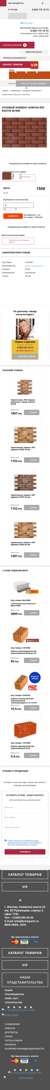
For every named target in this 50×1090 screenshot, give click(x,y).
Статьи (8, 1036)
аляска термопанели (34, 265)
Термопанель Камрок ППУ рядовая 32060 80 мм (23, 543)
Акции (9, 990)
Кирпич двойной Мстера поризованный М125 (22, 747)
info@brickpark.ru (26, 921)
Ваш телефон (10, 817)
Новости (10, 1028)
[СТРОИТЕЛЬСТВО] (29, 94)
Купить (33, 412)
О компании (12, 1024)
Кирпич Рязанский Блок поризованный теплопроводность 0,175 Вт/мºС (24, 702)
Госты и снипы (13, 1040)
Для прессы (11, 1032)
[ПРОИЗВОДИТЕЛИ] (29, 79)
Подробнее (25, 392)
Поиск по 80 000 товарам (33, 83)
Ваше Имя (9, 807)
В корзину (13, 216)
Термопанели (16, 91)
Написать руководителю (14, 58)
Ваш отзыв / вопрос (12, 827)
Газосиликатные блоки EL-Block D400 (23, 605)
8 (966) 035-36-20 (25, 347)
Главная (5, 91)
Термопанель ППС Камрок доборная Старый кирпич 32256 (23, 402)
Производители (14, 994)
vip (34, 65)
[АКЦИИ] (19, 79)
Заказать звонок (27, 356)
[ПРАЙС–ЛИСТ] (40, 79)
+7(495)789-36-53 (22, 917)
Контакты (10, 1044)
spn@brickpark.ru (25, 350)
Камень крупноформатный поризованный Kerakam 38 (23, 652)
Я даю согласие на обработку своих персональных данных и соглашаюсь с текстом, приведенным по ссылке (24, 842)
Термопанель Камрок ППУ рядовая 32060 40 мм (23, 448)
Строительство (13, 1002)
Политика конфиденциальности (24, 1048)
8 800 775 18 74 (40, 9)
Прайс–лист (11, 998)
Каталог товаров (25, 874)
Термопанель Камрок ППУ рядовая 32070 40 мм (23, 496)
